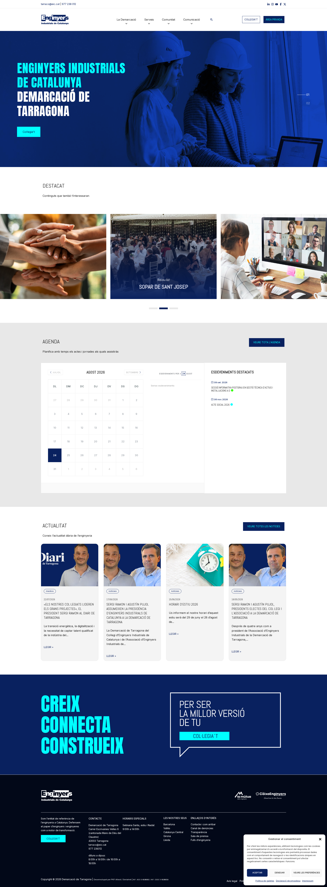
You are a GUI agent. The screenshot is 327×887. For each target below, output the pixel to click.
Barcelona (169, 824)
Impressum (307, 881)
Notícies (113, 591)
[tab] (308, 94)
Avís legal (232, 881)
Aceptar (257, 872)
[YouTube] (276, 4)
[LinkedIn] (268, 4)
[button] (320, 839)
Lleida (167, 840)
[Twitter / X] (284, 4)
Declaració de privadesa (288, 881)
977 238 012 (69, 4)
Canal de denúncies (202, 828)
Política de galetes (264, 881)
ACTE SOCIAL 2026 (220, 404)
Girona (167, 836)
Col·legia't (251, 19)
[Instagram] (272, 4)
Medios (50, 591)
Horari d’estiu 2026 (183, 604)
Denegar (280, 872)
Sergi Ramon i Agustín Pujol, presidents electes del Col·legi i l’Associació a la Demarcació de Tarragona (257, 611)
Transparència (199, 832)
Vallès (167, 828)
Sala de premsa (199, 836)
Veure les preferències (306, 872)
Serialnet (127, 879)
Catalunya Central (173, 832)
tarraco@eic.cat (50, 4)
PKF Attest (116, 879)
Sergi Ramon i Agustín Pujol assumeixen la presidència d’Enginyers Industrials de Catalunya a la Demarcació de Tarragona (128, 613)
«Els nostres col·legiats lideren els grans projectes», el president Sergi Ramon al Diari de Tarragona (69, 611)
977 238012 (95, 848)
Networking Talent (164, 286)
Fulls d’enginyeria (200, 840)
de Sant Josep (62, 286)
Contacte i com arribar (203, 824)
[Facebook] (280, 4)
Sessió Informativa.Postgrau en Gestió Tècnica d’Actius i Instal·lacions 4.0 (242, 389)
